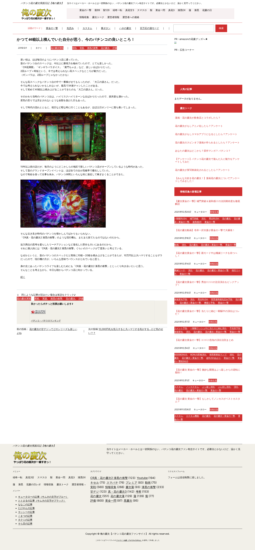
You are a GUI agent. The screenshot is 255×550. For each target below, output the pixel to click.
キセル (97, 482)
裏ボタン (105, 28)
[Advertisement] (208, 68)
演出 (203, 218)
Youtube (146, 478)
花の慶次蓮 (121, 496)
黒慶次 (131, 500)
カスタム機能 (192, 416)
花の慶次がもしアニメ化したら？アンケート (199, 126)
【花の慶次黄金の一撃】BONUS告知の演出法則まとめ (204, 340)
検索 (221, 28)
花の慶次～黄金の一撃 (211, 244)
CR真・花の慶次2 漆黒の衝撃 (112, 478)
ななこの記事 (25, 504)
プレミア (135, 482)
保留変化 (178, 331)
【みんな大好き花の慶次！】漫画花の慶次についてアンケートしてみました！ (207, 179)
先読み (70, 28)
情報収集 (214, 211)
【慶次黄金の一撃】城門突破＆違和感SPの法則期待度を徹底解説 (207, 202)
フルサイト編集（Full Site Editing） (129, 540)
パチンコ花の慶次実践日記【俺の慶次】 (42, 3)
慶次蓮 (133, 487)
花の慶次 (105, 48)
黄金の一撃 (52, 28)
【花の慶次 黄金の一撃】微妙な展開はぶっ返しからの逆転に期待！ (207, 371)
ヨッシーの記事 (26, 512)
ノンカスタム (192, 387)
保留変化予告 (180, 299)
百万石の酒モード (149, 28)
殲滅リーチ (179, 270)
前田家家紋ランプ (217, 354)
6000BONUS (180, 354)
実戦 (74, 48)
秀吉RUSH (214, 218)
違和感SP (196, 222)
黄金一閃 (113, 500)
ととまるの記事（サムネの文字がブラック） (42, 500)
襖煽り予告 (209, 302)
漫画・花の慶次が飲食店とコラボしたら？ (197, 117)
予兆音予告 (235, 328)
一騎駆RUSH (180, 218)
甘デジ (98, 491)
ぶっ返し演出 (208, 387)
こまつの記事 (25, 515)
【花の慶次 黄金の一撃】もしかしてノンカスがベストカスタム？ (207, 400)
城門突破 (194, 218)
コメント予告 (180, 328)
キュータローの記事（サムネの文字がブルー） (43, 496)
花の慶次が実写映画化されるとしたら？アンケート (202, 170)
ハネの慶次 (125, 28)
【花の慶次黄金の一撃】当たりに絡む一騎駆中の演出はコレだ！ (207, 312)
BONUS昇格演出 (198, 354)
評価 (115, 48)
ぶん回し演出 (224, 387)
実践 (82, 48)
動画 (176, 244)
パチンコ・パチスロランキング (46, 320)
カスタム (87, 28)
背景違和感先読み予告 (221, 299)
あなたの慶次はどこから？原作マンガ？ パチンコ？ (203, 150)
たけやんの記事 (26, 508)
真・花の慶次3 (121, 491)
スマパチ (115, 482)
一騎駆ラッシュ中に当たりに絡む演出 (208, 328)
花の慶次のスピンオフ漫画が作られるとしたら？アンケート (207, 142)
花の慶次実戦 (57, 48)
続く (22, 277)
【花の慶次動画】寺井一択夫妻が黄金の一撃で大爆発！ (205, 230)
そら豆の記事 (25, 523)
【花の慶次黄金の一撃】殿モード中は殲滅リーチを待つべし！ (206, 254)
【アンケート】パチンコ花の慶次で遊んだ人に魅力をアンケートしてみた (207, 160)
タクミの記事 (25, 519)
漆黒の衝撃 (92, 48)
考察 (142, 491)
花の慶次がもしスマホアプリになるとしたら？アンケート (206, 134)
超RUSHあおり (213, 358)
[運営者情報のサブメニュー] (85, 484)
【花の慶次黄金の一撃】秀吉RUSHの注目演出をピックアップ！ (207, 283)
